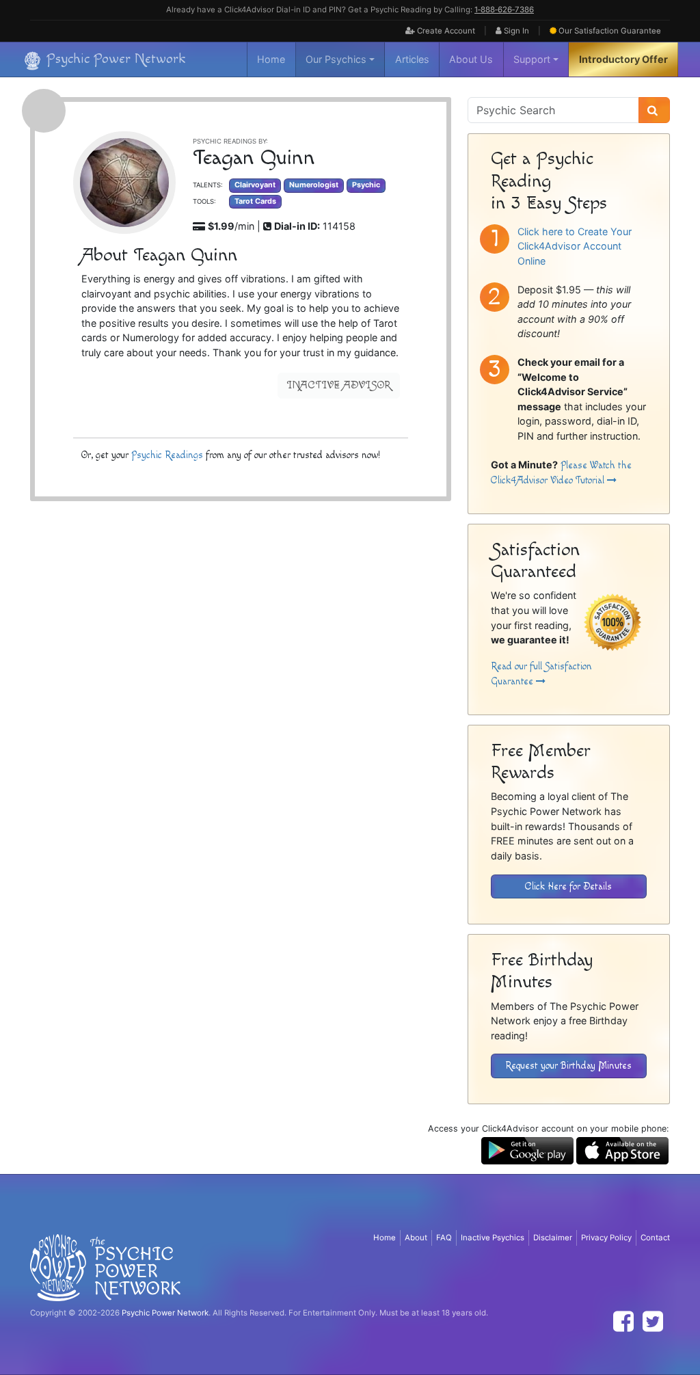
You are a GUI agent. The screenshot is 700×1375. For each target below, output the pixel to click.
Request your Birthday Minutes (568, 1065)
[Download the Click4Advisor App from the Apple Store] (622, 1150)
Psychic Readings (167, 455)
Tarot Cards (255, 201)
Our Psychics (336, 59)
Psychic (366, 185)
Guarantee (609, 31)
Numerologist (313, 185)
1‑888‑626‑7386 (504, 9)
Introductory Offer (623, 59)
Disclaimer (552, 1237)
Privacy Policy (606, 1237)
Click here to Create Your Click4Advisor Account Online (574, 246)
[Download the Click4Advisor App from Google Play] (527, 1150)
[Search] (654, 110)
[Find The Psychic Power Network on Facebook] (623, 1321)
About (416, 1237)
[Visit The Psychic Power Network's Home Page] (105, 1267)
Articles (412, 59)
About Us (471, 59)
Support (531, 59)
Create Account (445, 31)
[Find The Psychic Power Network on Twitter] (653, 1321)
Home (271, 59)
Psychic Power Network (165, 1313)
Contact (655, 1237)
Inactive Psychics (492, 1237)
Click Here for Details (568, 886)
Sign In (515, 31)
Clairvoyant (254, 185)
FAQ (444, 1237)
